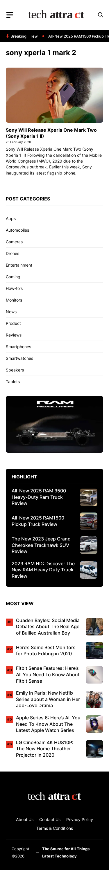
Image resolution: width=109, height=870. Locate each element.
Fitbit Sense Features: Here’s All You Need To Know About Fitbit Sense (48, 674)
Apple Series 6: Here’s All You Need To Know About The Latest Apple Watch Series (48, 724)
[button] (100, 15)
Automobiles (17, 230)
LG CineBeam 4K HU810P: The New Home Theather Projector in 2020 (45, 748)
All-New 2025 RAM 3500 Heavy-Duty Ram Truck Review (39, 497)
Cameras (14, 241)
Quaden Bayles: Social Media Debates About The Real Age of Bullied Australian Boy (48, 626)
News (11, 311)
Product (13, 323)
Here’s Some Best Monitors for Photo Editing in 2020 (46, 650)
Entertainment (19, 265)
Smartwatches (19, 358)
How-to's (14, 288)
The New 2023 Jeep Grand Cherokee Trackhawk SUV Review (41, 545)
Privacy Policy (79, 819)
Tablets (13, 381)
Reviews (14, 334)
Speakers (15, 369)
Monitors (14, 299)
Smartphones (18, 346)
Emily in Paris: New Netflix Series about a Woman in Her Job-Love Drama (48, 699)
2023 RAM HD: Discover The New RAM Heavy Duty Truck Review (43, 570)
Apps (11, 218)
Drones (12, 253)
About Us (24, 819)
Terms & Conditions (54, 828)
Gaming (13, 276)
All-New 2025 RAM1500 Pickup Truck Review (38, 521)
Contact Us (49, 819)
